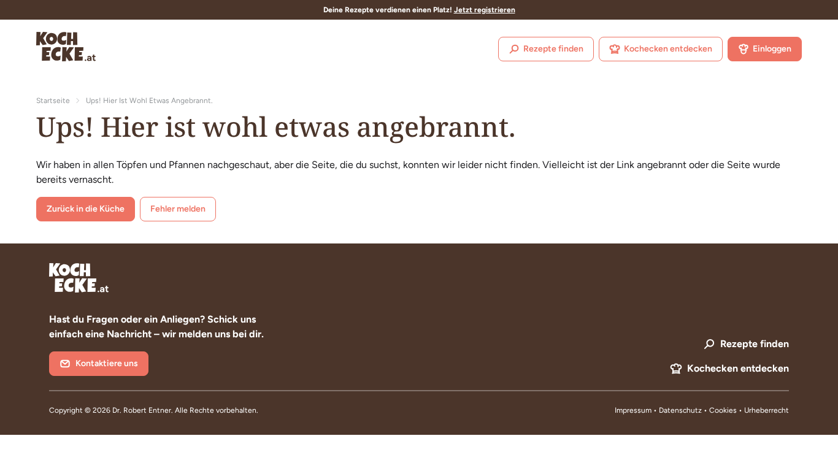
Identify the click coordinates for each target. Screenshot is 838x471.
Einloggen (772, 49)
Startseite (53, 100)
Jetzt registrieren (484, 10)
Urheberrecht (766, 410)
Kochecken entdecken (668, 49)
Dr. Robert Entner (141, 410)
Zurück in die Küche (86, 209)
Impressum (633, 410)
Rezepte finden (553, 49)
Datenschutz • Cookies (699, 410)
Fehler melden (178, 209)
